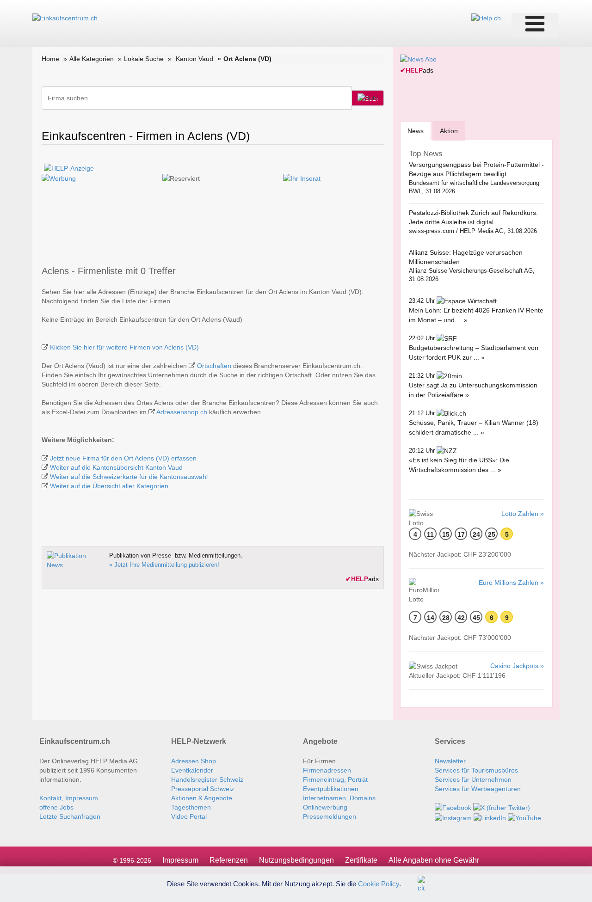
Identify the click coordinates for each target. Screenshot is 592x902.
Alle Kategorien (91, 58)
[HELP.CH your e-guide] (486, 17)
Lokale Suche (144, 58)
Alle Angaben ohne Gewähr (433, 860)
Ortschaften (214, 365)
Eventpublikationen (330, 788)
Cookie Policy (378, 883)
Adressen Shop (193, 761)
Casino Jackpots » (517, 665)
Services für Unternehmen (473, 779)
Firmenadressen (327, 770)
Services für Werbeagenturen (478, 788)
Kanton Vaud (194, 58)
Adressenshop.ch (181, 412)
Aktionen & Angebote (201, 798)
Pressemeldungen (329, 816)
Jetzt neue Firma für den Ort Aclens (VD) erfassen (123, 458)
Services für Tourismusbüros (476, 770)
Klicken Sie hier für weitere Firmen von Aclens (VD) (124, 347)
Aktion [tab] (449, 131)
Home (50, 58)
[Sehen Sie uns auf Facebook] (453, 807)
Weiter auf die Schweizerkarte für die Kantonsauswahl (129, 476)
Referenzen (229, 860)
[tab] (415, 130)
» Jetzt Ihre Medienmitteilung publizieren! (164, 564)
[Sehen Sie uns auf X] (501, 807)
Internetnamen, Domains (339, 798)
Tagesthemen (191, 807)
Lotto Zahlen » (522, 513)
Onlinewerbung (325, 807)
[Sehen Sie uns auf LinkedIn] (490, 817)
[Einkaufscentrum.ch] (65, 17)
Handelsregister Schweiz (207, 779)
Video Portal (189, 816)
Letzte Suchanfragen (69, 816)
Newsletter (450, 761)
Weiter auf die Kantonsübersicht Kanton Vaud (116, 467)
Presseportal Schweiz (202, 788)
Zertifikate (361, 860)
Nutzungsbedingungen (296, 860)
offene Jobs (56, 807)
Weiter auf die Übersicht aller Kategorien (109, 486)
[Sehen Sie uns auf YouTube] (524, 817)
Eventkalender (192, 770)
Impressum (180, 860)
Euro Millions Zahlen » (511, 582)
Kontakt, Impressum (68, 798)
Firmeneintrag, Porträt (335, 779)
